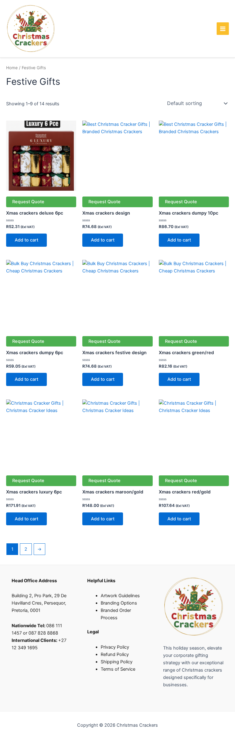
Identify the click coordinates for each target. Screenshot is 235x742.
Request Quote (28, 201)
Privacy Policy (115, 647)
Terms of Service (118, 669)
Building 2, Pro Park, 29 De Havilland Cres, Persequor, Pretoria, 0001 (39, 603)
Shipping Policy (116, 662)
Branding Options (119, 603)
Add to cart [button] (26, 240)
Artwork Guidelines (120, 595)
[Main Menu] (223, 28)
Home (12, 67)
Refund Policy (115, 654)
